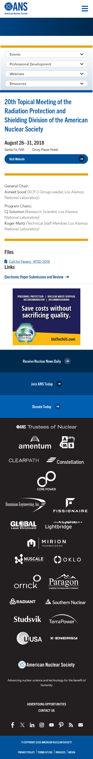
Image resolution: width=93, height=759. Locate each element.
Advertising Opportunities (46, 704)
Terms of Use (45, 752)
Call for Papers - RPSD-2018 (29, 261)
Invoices (60, 752)
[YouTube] (51, 725)
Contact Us (46, 710)
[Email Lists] (80, 725)
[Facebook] (12, 725)
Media (71, 752)
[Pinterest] (61, 725)
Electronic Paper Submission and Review (34, 277)
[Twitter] (22, 725)
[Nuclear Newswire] (71, 725)
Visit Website (17, 159)
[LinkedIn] (32, 725)
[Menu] (84, 8)
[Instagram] (42, 725)
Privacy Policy (26, 752)
